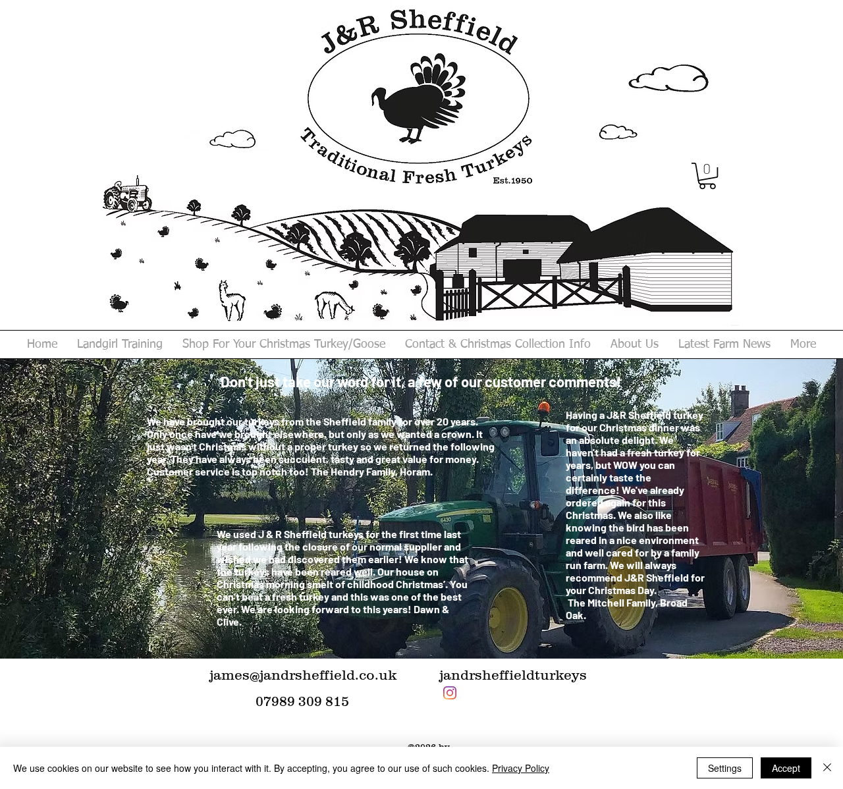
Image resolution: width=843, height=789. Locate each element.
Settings (725, 768)
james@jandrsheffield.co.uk (302, 674)
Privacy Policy (520, 768)
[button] (707, 176)
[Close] (827, 767)
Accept (786, 768)
